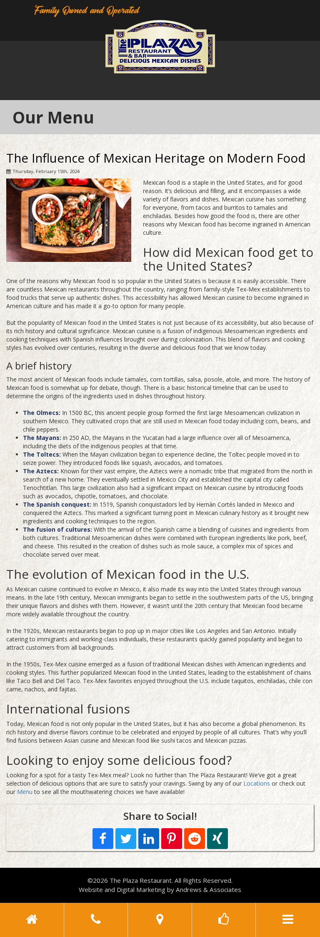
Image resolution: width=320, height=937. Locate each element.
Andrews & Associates (208, 889)
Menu (24, 792)
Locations (256, 783)
